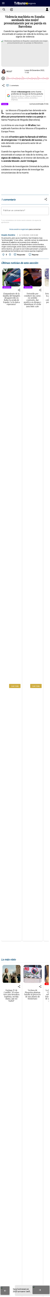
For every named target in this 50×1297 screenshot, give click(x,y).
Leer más (15, 686)
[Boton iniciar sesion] (47, 9)
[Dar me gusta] (3, 255)
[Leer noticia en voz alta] (3, 78)
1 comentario (14, 85)
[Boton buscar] (4, 9)
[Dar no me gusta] (10, 255)
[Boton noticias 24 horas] (11, 9)
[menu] (3, 3)
